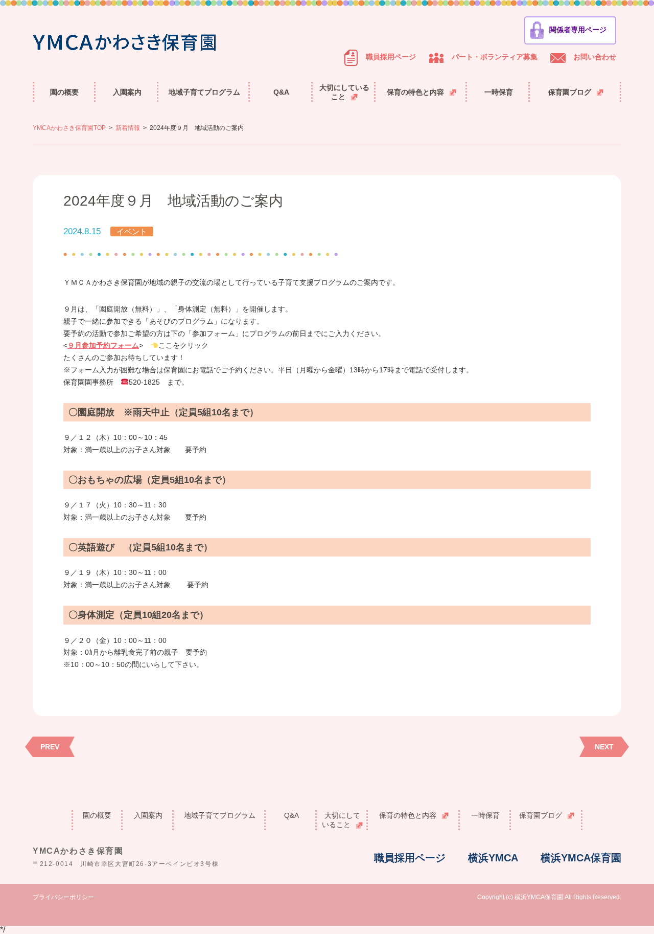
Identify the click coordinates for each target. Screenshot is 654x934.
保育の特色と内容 (415, 92)
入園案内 (127, 92)
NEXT (604, 747)
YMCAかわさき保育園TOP (69, 128)
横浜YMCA (493, 857)
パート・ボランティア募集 (495, 57)
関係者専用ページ (577, 30)
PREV (49, 747)
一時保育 (498, 92)
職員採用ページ (391, 57)
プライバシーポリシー (63, 897)
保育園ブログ (569, 92)
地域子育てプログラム (204, 92)
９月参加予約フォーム (103, 345)
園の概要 (64, 92)
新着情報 (127, 128)
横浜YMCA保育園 (581, 857)
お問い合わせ (594, 57)
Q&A (281, 92)
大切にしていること (344, 92)
